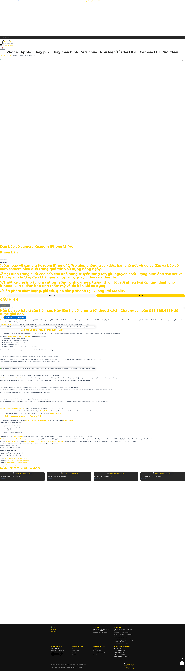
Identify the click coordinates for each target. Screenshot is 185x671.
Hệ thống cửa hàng (9, 43)
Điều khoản (117, 658)
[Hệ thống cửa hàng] (2, 44)
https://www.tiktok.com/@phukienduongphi (16, 462)
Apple (26, 52)
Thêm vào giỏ (52, 295)
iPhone (11, 52)
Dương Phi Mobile (8, 45)
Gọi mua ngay (7, 40)
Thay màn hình (65, 52)
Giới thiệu (171, 52)
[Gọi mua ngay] (2, 41)
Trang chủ (2, 55)
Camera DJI (150, 52)
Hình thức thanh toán (120, 654)
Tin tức (74, 652)
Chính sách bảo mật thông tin (122, 656)
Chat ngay (129, 310)
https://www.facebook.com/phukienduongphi (18, 460)
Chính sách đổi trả (119, 652)
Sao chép (10, 317)
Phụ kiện (108, 52)
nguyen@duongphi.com (57, 650)
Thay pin (41, 52)
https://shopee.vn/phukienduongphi (14, 464)
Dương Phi (35, 416)
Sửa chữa (89, 52)
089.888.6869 (7, 41)
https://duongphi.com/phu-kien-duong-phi (16, 458)
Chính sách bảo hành (119, 650)
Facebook (21, 317)
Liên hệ (74, 654)
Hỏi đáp (95, 654)
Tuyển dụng (75, 650)
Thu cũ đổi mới (97, 650)
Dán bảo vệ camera (15, 416)
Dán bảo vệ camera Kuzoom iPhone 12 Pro (43, 329)
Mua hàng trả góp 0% (99, 652)
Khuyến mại (96, 649)
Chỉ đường (106, 632)
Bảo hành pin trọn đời (120, 649)
